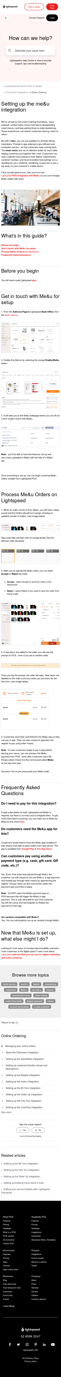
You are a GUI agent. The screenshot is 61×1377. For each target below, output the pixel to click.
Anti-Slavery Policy (30, 1358)
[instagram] (27, 1344)
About (33, 1280)
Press (33, 1284)
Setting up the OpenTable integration (25, 1059)
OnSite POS (8, 1243)
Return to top (8, 1022)
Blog (5, 1280)
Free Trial (52, 6)
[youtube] (52, 1344)
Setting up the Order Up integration (24, 1094)
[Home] (12, 7)
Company (35, 1276)
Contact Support (36, 17)
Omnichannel (8, 1239)
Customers (36, 1235)
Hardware (7, 1228)
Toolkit (34, 1265)
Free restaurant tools (12, 1287)
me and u (36, 989)
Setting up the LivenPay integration (24, 1107)
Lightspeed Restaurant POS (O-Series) (24, 86)
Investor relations (38, 1299)
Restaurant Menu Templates (43, 1239)
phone (51, 1000)
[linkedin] (44, 1344)
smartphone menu (21, 995)
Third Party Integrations (17, 92)
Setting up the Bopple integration (23, 1075)
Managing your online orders (20, 1046)
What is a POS (9, 1232)
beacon (50, 989)
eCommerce (9, 1250)
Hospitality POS (38, 1216)
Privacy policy (30, 1361)
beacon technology (19, 1006)
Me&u (24, 989)
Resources (8, 1276)
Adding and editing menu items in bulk (24, 1182)
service (24, 984)
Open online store (10, 1269)
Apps (5, 1261)
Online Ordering (39, 92)
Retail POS (8, 1216)
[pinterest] (35, 1344)
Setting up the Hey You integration (24, 1100)
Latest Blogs (9, 1306)
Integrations (36, 1232)
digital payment (34, 1000)
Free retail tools (9, 1284)
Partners (35, 1250)
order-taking (41, 995)
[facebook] (9, 1344)
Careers (34, 1295)
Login (52, 17)
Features (7, 1220)
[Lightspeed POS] (30, 1329)
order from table (14, 1000)
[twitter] (18, 1344)
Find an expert (37, 1258)
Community (8, 1295)
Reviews (35, 1287)
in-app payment (41, 1006)
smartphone (50, 984)
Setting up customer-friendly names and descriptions (26, 1067)
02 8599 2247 (30, 1336)
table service (9, 984)
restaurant (11, 989)
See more (6, 1112)
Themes (6, 1265)
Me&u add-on (11, 314)
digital (36, 984)
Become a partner (39, 1261)
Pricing (6, 1224)
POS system (8, 1235)
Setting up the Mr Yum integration (23, 1088)
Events (6, 1299)
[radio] (22, 1130)
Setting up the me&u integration (22, 1081)
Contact (34, 1291)
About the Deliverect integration (22, 1052)
